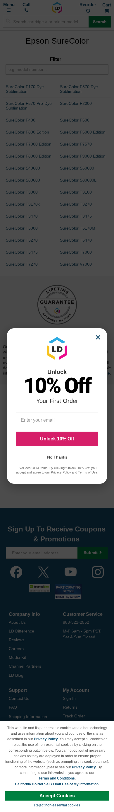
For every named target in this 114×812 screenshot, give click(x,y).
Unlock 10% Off (57, 438)
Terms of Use (87, 472)
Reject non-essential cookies (57, 805)
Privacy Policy (46, 739)
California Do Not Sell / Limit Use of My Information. (57, 784)
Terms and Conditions (57, 778)
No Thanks (57, 457)
